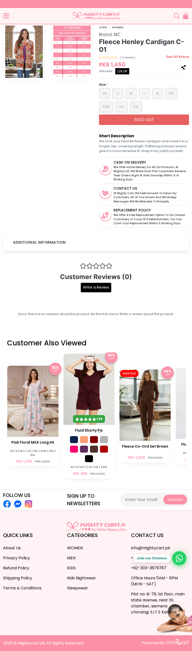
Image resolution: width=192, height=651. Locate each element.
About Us (12, 548)
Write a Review (96, 287)
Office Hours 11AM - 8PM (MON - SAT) (154, 581)
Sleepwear (77, 588)
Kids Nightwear (81, 578)
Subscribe (175, 499)
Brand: (109, 35)
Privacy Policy (16, 558)
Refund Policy (16, 568)
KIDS (71, 568)
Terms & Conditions (22, 588)
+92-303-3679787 (148, 568)
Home (103, 27)
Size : (103, 84)
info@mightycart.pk (150, 548)
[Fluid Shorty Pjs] (89, 415)
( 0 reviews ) (128, 57)
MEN (71, 558)
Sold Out (144, 119)
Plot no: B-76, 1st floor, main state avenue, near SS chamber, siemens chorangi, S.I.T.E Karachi (158, 603)
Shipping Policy (17, 578)
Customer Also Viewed (46, 343)
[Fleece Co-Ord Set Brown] (145, 415)
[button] (6, 16)
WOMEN (117, 27)
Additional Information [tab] (39, 242)
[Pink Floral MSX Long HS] (33, 415)
